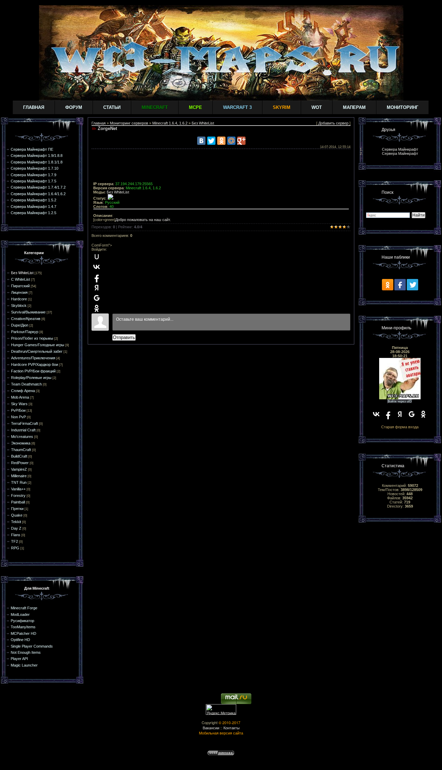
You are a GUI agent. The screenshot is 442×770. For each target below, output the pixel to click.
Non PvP (18, 417)
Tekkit (16, 522)
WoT (316, 107)
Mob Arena (20, 397)
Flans (15, 535)
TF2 (14, 541)
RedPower (20, 463)
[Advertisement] (221, 166)
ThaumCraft (21, 450)
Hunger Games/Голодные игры (37, 345)
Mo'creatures (22, 436)
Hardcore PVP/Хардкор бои (34, 364)
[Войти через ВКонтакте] (97, 267)
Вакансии (211, 727)
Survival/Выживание (28, 312)
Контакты (231, 727)
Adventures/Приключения (33, 358)
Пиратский (20, 286)
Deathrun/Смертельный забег (37, 351)
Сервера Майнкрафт (400, 149)
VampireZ (19, 469)
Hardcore (19, 299)
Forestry (18, 495)
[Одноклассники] (221, 141)
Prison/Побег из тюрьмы (32, 338)
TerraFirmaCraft (24, 423)
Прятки (17, 509)
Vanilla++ (18, 489)
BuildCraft (19, 456)
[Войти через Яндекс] (97, 287)
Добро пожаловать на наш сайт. (143, 220)
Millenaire (19, 476)
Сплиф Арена (23, 391)
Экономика (20, 443)
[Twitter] (211, 141)
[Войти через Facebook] (97, 277)
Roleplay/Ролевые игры (31, 378)
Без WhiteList (22, 273)
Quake (16, 515)
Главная (33, 107)
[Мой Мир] (231, 141)
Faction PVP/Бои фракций (33, 371)
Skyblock (19, 305)
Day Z (16, 528)
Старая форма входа (400, 427)
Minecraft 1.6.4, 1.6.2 (170, 123)
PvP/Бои (18, 410)
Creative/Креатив (25, 319)
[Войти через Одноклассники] (97, 308)
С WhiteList (20, 279)
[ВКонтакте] (201, 141)
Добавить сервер (333, 123)
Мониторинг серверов (129, 123)
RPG (15, 548)
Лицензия (19, 292)
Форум (73, 107)
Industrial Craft (23, 430)
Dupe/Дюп (19, 325)
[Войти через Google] (97, 298)
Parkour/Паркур (24, 332)
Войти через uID (400, 401)
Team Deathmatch (26, 384)
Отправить (124, 337)
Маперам (354, 107)
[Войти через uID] (97, 256)
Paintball (18, 502)
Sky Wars (19, 404)
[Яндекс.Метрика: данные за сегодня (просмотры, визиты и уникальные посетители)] (221, 709)
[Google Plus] (241, 141)
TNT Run (19, 482)
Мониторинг (402, 107)
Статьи (112, 107)
